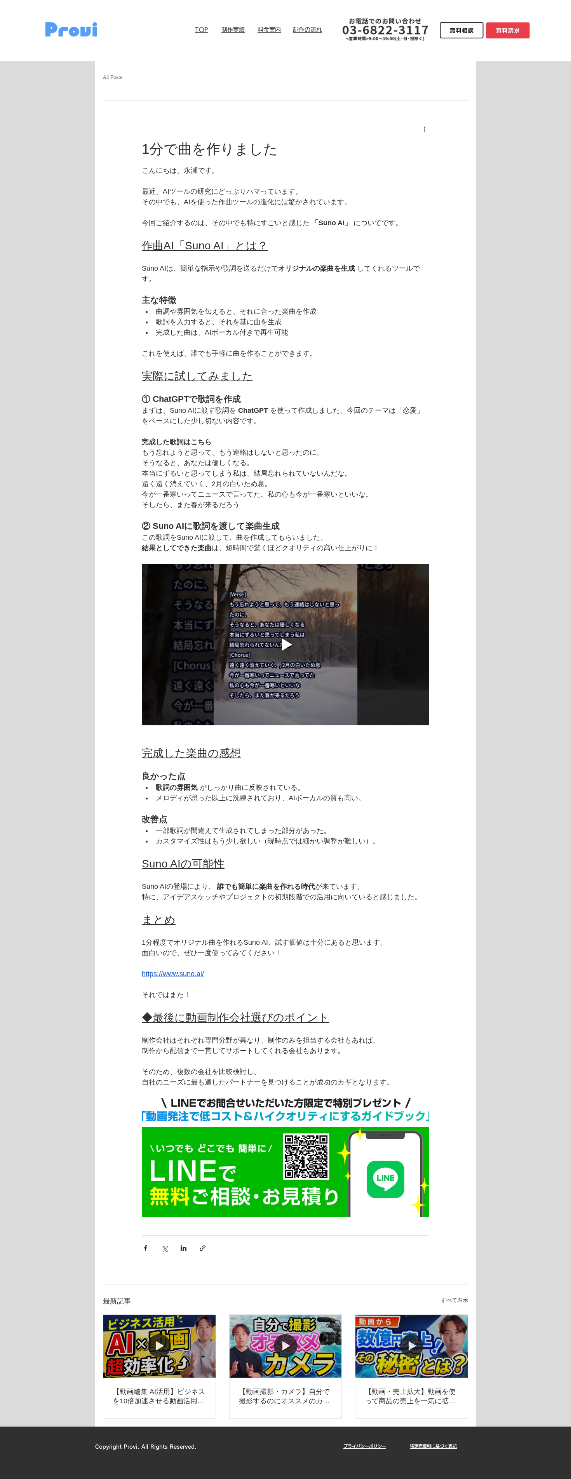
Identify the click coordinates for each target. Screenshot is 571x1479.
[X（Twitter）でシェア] (164, 1248)
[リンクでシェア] (202, 1248)
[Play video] (285, 644)
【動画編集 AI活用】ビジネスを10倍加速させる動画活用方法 (159, 1397)
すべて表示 (454, 1300)
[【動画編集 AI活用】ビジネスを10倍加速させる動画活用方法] (159, 1346)
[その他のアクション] (424, 128)
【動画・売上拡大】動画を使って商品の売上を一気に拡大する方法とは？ (410, 1397)
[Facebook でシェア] (145, 1248)
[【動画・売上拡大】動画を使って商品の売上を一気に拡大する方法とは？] (411, 1346)
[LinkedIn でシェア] (183, 1248)
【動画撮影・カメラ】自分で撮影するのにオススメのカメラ (284, 1397)
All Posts (112, 77)
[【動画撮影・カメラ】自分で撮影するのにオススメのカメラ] (286, 1346)
